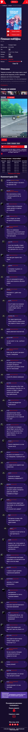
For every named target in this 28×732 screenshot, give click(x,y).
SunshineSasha (10, 578)
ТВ (9, 49)
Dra (9, 590)
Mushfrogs (9, 670)
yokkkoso (10, 265)
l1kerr (9, 400)
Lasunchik (10, 241)
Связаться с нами (14, 714)
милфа (9, 539)
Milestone (9, 555)
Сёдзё (18, 143)
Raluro (8, 255)
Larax (9, 612)
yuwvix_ (9, 300)
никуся (11, 528)
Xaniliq (8, 216)
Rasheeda (8, 180)
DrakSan (8, 662)
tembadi (8, 329)
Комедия (13, 143)
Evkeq (8, 681)
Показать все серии (14, 173)
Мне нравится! (18, 146)
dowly (8, 226)
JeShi (8, 648)
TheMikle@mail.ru (14, 705)
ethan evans (9, 635)
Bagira (9, 515)
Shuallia (8, 374)
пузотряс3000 (10, 337)
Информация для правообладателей (17, 729)
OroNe (8, 499)
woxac (8, 349)
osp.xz (8, 462)
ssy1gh (8, 410)
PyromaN (8, 424)
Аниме (8, 143)
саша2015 (9, 567)
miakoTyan (9, 484)
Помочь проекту (14, 708)
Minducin (8, 452)
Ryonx (8, 602)
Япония (10, 56)
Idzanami (8, 360)
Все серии (3, 97)
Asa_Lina (8, 190)
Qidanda (8, 289)
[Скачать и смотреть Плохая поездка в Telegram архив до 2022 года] (2, 154)
